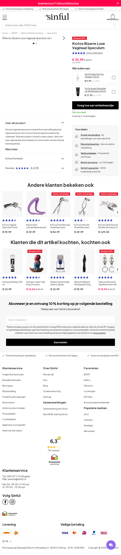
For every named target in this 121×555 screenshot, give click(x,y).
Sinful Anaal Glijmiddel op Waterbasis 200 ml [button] (95, 89)
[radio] (73, 53)
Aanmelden (60, 342)
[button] (118, 3)
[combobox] (58, 25)
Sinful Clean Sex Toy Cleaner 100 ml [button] (94, 75)
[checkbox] (113, 77)
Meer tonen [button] (11, 149)
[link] (5, 33)
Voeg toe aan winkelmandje (95, 105)
